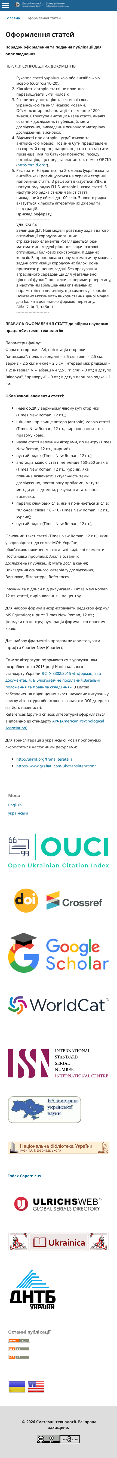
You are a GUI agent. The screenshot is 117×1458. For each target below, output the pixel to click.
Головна (12, 18)
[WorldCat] (58, 1018)
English (15, 804)
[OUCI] (58, 867)
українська (18, 813)
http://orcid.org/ (32, 164)
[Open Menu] (5, 5)
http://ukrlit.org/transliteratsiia (44, 759)
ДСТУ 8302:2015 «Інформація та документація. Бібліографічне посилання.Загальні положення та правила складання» (53, 680)
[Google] (58, 971)
